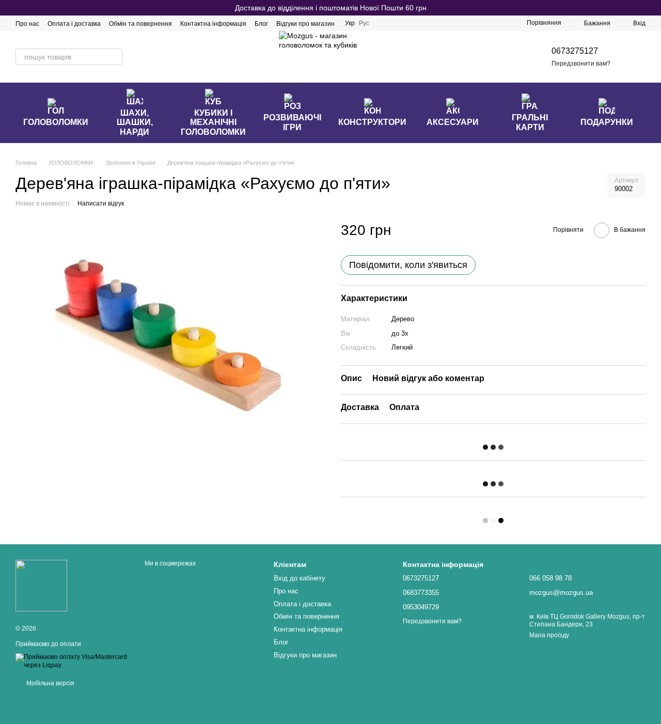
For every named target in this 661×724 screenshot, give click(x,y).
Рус (364, 23)
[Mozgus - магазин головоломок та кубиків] (41, 585)
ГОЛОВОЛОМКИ (55, 122)
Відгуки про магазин (305, 23)
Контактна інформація (213, 23)
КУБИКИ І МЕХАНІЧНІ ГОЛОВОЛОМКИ (213, 122)
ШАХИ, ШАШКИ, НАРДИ (135, 122)
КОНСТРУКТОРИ (372, 122)
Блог (261, 23)
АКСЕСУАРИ (453, 122)
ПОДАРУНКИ (606, 122)
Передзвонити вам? (581, 63)
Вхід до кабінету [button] (299, 578)
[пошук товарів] (114, 57)
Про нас (27, 23)
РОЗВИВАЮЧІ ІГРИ (292, 122)
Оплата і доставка (74, 23)
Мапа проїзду (549, 635)
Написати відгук (100, 203)
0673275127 (575, 50)
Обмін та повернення (140, 23)
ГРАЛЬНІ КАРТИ (530, 122)
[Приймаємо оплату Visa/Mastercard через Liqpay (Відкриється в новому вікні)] (72, 661)
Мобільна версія (49, 683)
